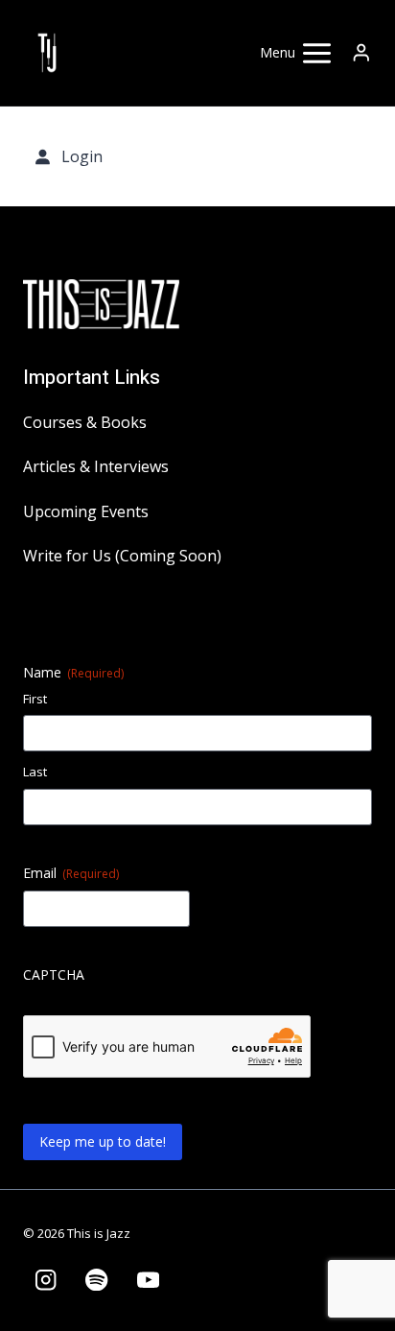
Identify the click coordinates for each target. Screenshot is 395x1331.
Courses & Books (85, 422)
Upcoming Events (86, 511)
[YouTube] (148, 1279)
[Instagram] (45, 1279)
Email (71, 873)
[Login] (361, 52)
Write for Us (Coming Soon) (122, 555)
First (35, 698)
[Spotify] (97, 1279)
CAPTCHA (53, 974)
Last (35, 771)
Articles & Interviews (96, 466)
